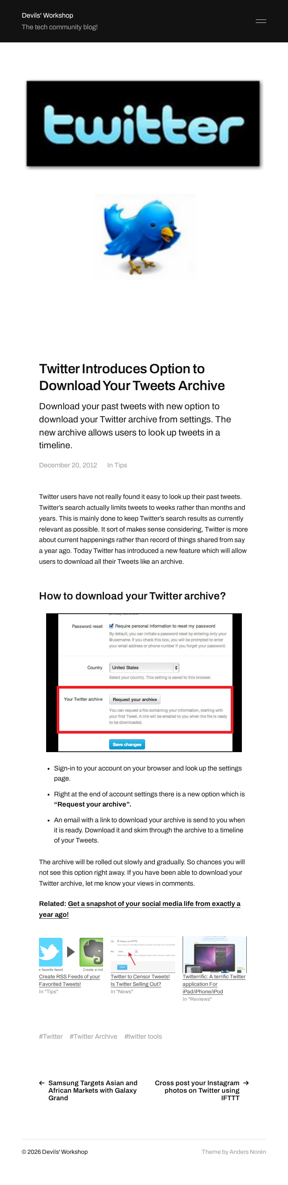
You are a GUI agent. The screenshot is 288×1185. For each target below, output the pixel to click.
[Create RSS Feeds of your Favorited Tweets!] (71, 954)
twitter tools (145, 1036)
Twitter (53, 1036)
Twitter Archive (95, 1036)
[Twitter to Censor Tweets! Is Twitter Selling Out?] (143, 954)
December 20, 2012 (68, 465)
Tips (120, 465)
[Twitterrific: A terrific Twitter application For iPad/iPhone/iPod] (215, 954)
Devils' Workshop (47, 15)
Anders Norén (248, 1152)
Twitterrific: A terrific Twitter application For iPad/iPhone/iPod (214, 984)
